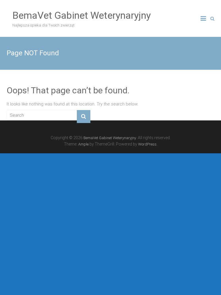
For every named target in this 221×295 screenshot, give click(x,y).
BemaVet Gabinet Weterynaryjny (81, 15)
